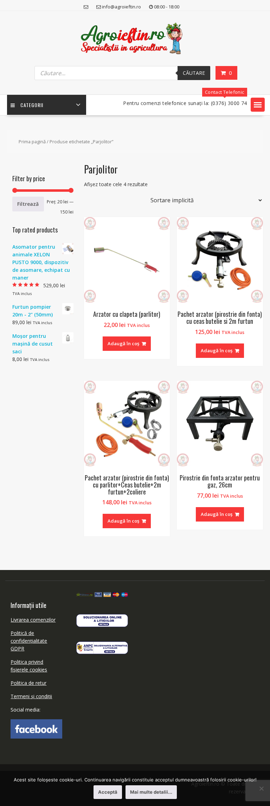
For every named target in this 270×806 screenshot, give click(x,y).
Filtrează (28, 204)
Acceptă (107, 792)
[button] (258, 105)
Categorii (31, 105)
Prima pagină (32, 141)
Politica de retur (28, 683)
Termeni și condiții (31, 696)
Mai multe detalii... (151, 792)
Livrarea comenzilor (33, 619)
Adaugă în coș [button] (123, 343)
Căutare (194, 73)
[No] (261, 788)
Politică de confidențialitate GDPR (29, 641)
